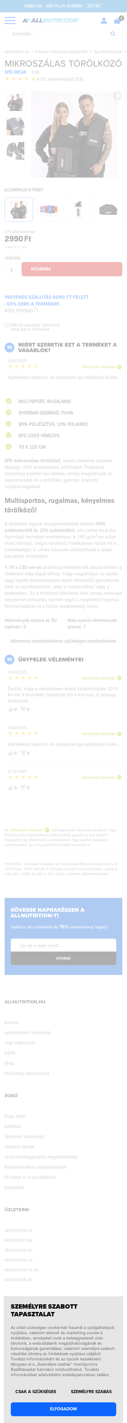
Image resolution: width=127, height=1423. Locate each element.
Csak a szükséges (35, 1391)
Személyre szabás (91, 1391)
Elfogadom (63, 1409)
